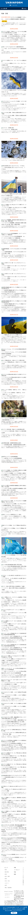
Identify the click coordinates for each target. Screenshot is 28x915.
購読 (10, 5)
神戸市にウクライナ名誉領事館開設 (13, 458)
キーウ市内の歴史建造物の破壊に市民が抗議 (15, 566)
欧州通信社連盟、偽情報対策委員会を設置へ (15, 444)
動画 (15, 874)
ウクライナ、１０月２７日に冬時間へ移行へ (15, 158)
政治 (6, 874)
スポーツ (7, 883)
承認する (14, 912)
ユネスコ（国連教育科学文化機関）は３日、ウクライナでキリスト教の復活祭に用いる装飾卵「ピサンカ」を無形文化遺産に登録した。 (13, 24)
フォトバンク (14, 5)
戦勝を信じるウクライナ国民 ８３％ (13, 334)
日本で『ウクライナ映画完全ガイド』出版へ (15, 516)
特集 (15, 867)
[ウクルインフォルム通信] (14, 2)
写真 (15, 872)
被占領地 (7, 871)
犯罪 (6, 885)
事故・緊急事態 (8, 887)
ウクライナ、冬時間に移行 (11, 129)
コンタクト (7, 897)
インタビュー (17, 869)
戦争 (6, 869)
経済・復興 (7, 876)
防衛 (6, 878)
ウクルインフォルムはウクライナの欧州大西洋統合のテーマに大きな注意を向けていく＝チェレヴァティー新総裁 (13, 842)
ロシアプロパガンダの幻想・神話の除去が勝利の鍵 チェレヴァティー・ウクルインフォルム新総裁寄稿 (13, 829)
